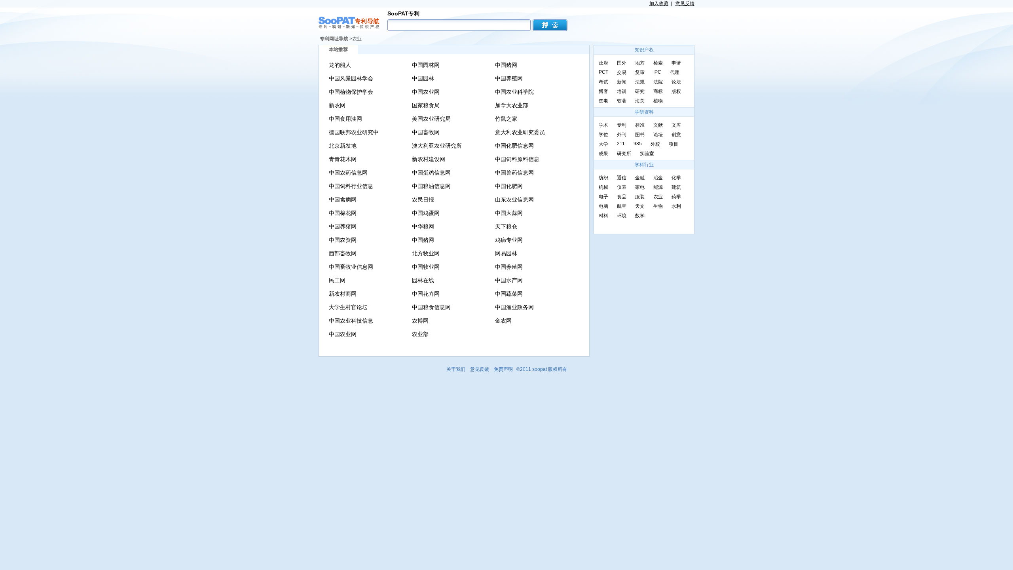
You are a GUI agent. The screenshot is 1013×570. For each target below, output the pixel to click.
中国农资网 (343, 240)
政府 (603, 63)
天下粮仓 (506, 226)
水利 (676, 206)
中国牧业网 (426, 267)
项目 (673, 144)
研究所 (624, 153)
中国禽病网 (343, 199)
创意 (676, 134)
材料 (603, 215)
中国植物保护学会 (351, 92)
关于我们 (455, 369)
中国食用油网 (345, 119)
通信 (621, 177)
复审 (640, 72)
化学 (676, 177)
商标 (658, 91)
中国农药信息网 (348, 172)
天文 (640, 206)
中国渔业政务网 (514, 307)
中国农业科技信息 (351, 320)
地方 (640, 63)
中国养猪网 (343, 226)
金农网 (503, 320)
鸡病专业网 (509, 240)
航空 (621, 206)
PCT (603, 72)
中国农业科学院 (514, 92)
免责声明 (503, 369)
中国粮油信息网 (431, 186)
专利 (621, 125)
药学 (676, 197)
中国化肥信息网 (514, 145)
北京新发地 (343, 145)
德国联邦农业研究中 (354, 132)
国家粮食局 (426, 105)
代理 (674, 72)
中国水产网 (509, 280)
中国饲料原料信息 (517, 159)
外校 (655, 144)
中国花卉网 (426, 294)
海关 (640, 101)
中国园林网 (426, 65)
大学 (603, 144)
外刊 (621, 134)
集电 (603, 101)
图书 (640, 134)
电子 (603, 197)
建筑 (676, 187)
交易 (621, 72)
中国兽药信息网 (514, 172)
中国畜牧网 (426, 132)
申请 (676, 63)
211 (621, 143)
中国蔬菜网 (509, 294)
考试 (603, 82)
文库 (676, 125)
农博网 (420, 320)
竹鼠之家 (506, 119)
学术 (603, 125)
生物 (658, 206)
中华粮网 (423, 226)
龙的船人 (340, 65)
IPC (657, 72)
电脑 (603, 206)
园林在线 (423, 280)
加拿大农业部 (511, 105)
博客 (603, 91)
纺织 (603, 177)
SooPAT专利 (403, 13)
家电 (640, 187)
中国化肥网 (509, 186)
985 (638, 143)
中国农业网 (426, 92)
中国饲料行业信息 (351, 186)
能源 (658, 187)
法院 (658, 82)
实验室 (647, 153)
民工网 (337, 280)
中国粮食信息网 (431, 307)
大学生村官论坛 (348, 307)
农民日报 (423, 199)
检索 (658, 63)
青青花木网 (343, 159)
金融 (640, 177)
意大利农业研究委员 (520, 132)
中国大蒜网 (509, 213)
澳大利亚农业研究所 (437, 145)
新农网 (337, 105)
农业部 (420, 334)
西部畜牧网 (343, 253)
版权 (676, 91)
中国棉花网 (343, 213)
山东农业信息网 (514, 199)
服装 (640, 197)
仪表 (621, 187)
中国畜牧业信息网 (351, 267)
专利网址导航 (334, 39)
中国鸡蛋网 (426, 213)
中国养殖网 (509, 78)
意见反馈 (684, 3)
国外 (621, 63)
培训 (621, 91)
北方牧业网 (426, 253)
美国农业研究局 (431, 119)
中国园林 (423, 78)
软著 (621, 101)
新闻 (621, 82)
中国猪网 (506, 65)
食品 (621, 197)
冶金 (658, 177)
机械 (603, 187)
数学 (640, 215)
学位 (603, 134)
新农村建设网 (428, 159)
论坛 (676, 82)
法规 (640, 82)
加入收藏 (658, 3)
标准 (640, 125)
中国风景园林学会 (351, 78)
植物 (658, 101)
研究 (640, 91)
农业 (357, 39)
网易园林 (506, 253)
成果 (603, 153)
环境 (621, 215)
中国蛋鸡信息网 (431, 172)
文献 (658, 125)
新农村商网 (343, 294)
